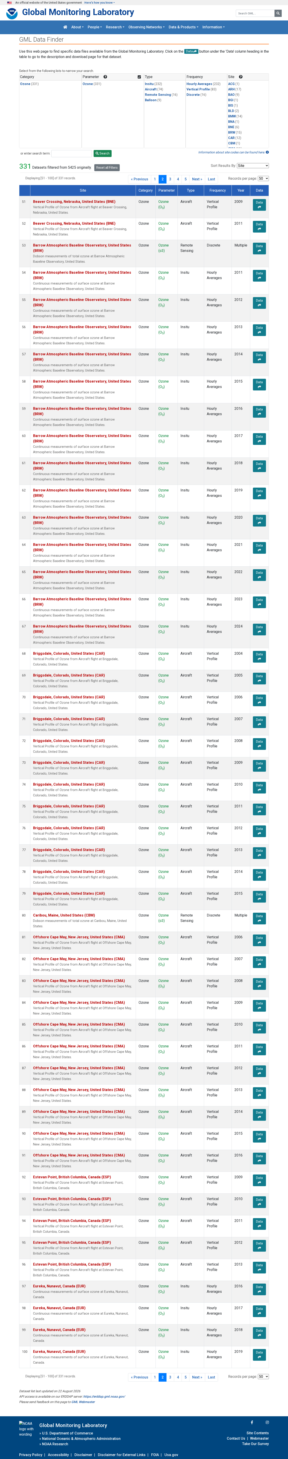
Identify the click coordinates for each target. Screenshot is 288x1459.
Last (211, 179)
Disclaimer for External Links (122, 1455)
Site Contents (258, 1433)
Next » (197, 179)
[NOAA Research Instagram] (261, 1422)
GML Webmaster (83, 1402)
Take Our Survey (255, 1444)
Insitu (149, 84)
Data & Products (182, 27)
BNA (231, 122)
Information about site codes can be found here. (232, 152)
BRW (231, 132)
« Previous (139, 179)
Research (114, 27)
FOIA (155, 1455)
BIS (230, 106)
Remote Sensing (158, 95)
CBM (231, 143)
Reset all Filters (107, 167)
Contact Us (236, 1438)
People (93, 27)
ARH (231, 89)
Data (259, 202)
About (76, 27)
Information (212, 27)
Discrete (193, 95)
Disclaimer (83, 1455)
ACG (231, 84)
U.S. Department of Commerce (67, 1433)
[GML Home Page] (65, 27)
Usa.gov (171, 1455)
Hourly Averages (199, 84)
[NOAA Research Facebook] (245, 1422)
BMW (232, 116)
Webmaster (259, 1438)
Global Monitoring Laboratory (78, 12)
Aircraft (151, 89)
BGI (230, 100)
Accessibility (58, 1455)
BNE (231, 127)
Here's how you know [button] (98, 2)
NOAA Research (55, 1444)
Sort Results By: (223, 166)
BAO (231, 95)
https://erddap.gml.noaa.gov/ (104, 1396)
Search (104, 153)
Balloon (151, 100)
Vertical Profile (198, 89)
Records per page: (242, 178)
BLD (231, 111)
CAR (231, 138)
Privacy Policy (30, 1455)
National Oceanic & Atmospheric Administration (81, 1439)
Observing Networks (145, 27)
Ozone (25, 84)
